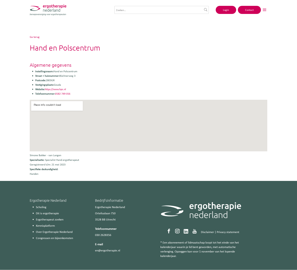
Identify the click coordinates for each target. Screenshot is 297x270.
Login (226, 10)
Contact (249, 10)
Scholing (41, 207)
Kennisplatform (45, 225)
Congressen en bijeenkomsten (54, 238)
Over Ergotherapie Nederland (54, 232)
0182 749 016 (62, 93)
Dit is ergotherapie (47, 213)
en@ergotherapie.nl (107, 250)
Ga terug (35, 37)
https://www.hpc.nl (55, 89)
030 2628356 (103, 235)
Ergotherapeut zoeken (49, 219)
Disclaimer (207, 232)
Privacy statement (228, 232)
